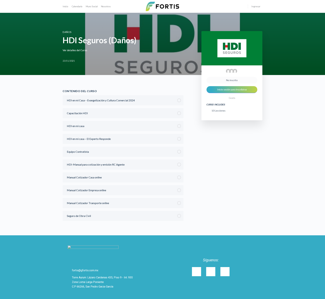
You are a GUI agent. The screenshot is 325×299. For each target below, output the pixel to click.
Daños (67, 32)
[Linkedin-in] (210, 271)
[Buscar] (243, 6)
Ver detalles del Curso (75, 50)
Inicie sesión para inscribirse (232, 89)
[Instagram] (196, 271)
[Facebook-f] (225, 271)
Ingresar (255, 6)
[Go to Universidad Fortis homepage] (162, 6)
